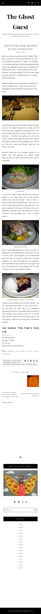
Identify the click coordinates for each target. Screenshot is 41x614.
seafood (6, 364)
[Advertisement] (20, 588)
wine (35, 364)
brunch (8, 360)
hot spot (6, 362)
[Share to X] (25, 361)
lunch (13, 362)
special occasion (18, 364)
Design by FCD (28, 611)
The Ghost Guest (18, 611)
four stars (16, 360)
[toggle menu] (3, 3)
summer (29, 364)
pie (18, 362)
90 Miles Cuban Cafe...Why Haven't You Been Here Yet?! (10, 394)
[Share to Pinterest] (31, 361)
